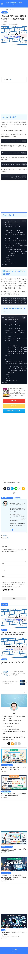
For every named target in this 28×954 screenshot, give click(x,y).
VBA (8, 537)
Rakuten (13, 400)
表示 (10, 79)
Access (4, 537)
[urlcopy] (14, 492)
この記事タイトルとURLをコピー (15, 482)
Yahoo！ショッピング (13, 411)
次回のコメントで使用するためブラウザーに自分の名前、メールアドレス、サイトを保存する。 (13, 583)
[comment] (23, 488)
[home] (12, 530)
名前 (3, 563)
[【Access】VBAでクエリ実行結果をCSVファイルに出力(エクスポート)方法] (12, 488)
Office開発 (5, 535)
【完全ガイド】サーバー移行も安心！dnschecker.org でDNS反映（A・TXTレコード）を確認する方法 (13, 877)
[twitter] (4, 488)
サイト (3, 576)
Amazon (13, 406)
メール (3, 570)
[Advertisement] (14, 61)
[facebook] (8, 488)
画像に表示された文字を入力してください (12, 586)
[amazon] (12, 743)
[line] (15, 488)
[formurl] (15, 743)
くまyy (14, 4)
